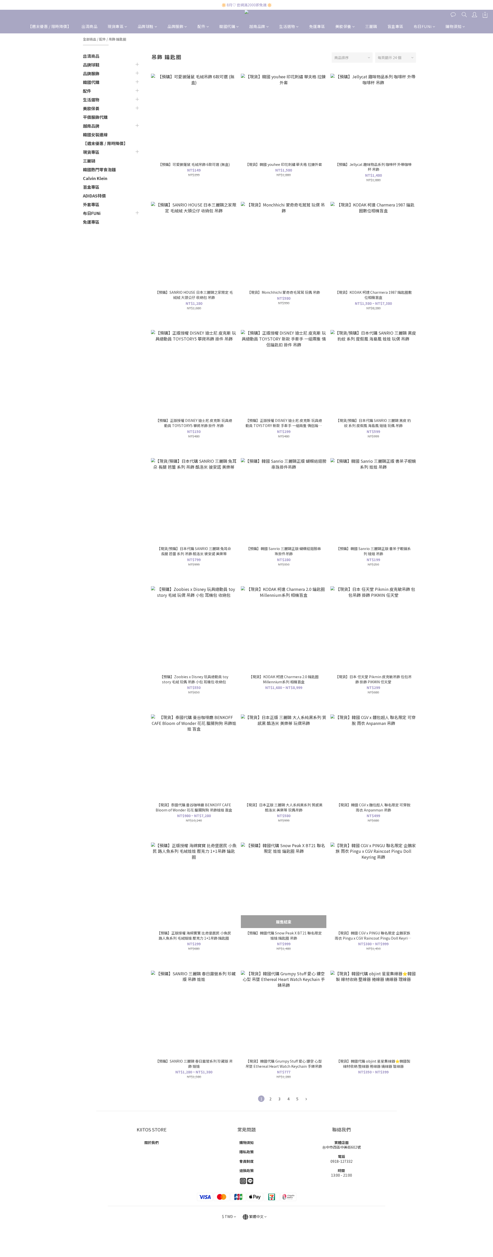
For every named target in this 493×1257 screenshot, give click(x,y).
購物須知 (453, 26)
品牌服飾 (175, 26)
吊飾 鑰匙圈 (117, 39)
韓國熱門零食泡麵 (99, 169)
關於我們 (151, 1142)
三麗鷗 (371, 26)
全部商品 (89, 39)
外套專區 (91, 204)
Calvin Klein (95, 178)
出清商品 (89, 26)
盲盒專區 (395, 26)
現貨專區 (116, 26)
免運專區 (317, 26)
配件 (201, 26)
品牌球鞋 (146, 26)
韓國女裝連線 (95, 134)
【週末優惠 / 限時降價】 (49, 26)
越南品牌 (257, 26)
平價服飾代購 (95, 117)
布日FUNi (423, 26)
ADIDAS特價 (94, 196)
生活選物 (287, 26)
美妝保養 (343, 26)
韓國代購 (227, 26)
